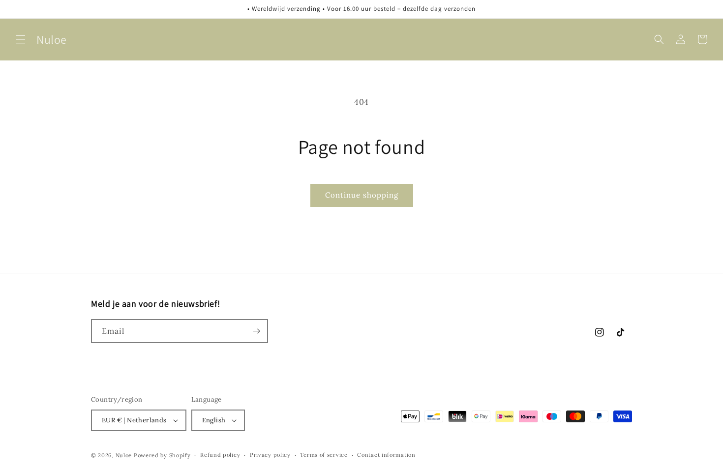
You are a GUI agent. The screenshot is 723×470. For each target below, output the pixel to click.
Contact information (386, 454)
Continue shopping (361, 195)
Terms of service (323, 454)
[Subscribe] (256, 331)
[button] (20, 39)
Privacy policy (270, 454)
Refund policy (220, 454)
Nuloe (124, 455)
